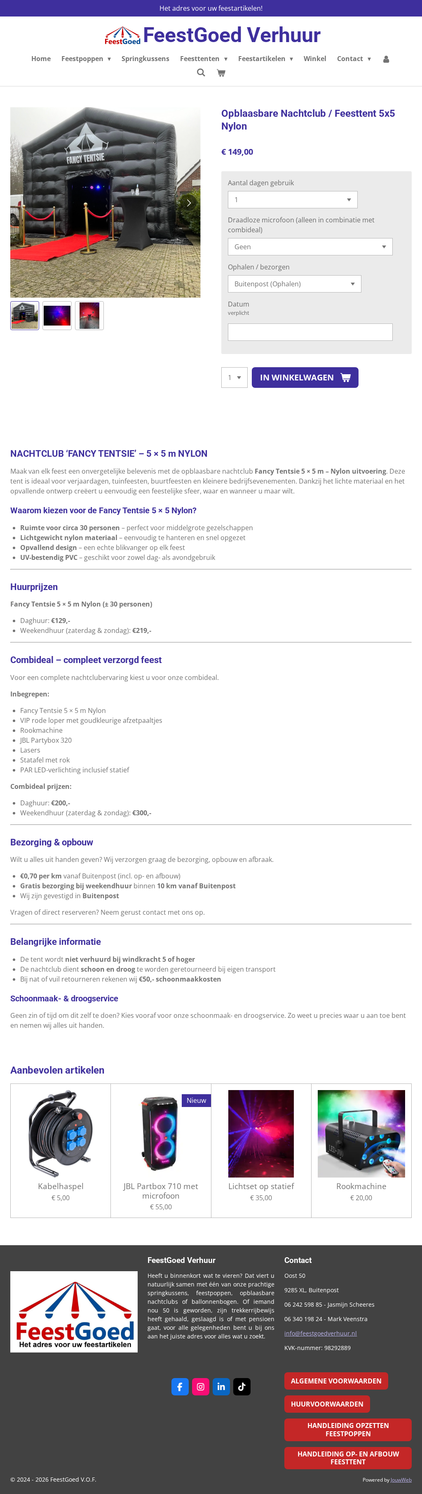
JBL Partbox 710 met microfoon (161, 1191)
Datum (238, 304)
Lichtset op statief (261, 1186)
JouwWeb (401, 1480)
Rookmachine (361, 1186)
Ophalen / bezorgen (259, 266)
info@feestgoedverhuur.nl (320, 1333)
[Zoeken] (201, 72)
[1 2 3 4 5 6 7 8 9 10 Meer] (234, 377)
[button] (24, 315)
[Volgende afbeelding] (188, 202)
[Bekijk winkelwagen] (221, 73)
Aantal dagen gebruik (261, 182)
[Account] (386, 59)
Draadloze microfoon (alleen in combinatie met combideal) (301, 224)
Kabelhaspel (61, 1186)
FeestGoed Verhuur (232, 35)
